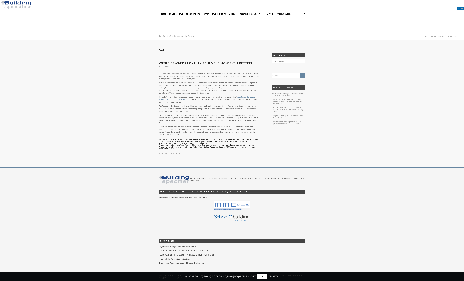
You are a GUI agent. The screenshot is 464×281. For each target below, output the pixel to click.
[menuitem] (163, 14)
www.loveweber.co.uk (189, 141)
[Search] (303, 14)
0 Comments (175, 153)
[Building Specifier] (15, 8)
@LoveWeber (229, 141)
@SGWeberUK (231, 147)
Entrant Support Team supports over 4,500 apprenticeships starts (286, 123)
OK (262, 277)
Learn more (274, 277)
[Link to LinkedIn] (462, 8)
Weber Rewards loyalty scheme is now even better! (205, 63)
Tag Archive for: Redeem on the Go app (176, 36)
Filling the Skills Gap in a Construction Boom (287, 116)
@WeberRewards (166, 143)
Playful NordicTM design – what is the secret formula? (178, 247)
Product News (164, 66)
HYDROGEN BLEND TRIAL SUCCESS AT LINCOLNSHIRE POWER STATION (287, 109)
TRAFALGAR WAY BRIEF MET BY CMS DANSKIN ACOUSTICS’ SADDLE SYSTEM (287, 101)
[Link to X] (458, 8)
